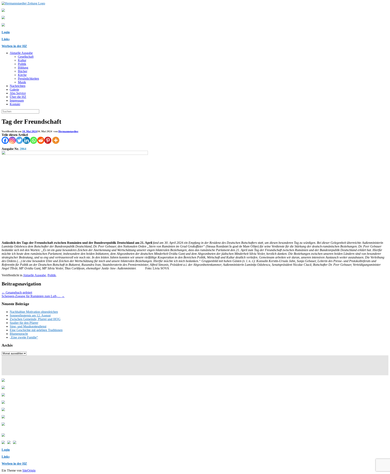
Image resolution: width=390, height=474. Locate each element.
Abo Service (18, 93)
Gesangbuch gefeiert (17, 292)
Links (6, 39)
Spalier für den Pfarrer (24, 322)
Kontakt (15, 104)
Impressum (17, 100)
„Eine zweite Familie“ (24, 337)
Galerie (14, 89)
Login (6, 32)
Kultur (22, 60)
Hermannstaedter (68, 131)
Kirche (22, 75)
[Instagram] (12, 140)
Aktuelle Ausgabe (21, 53)
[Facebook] (5, 140)
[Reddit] (40, 140)
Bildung (23, 67)
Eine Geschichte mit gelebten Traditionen (36, 330)
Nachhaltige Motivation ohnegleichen (34, 311)
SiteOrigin (29, 470)
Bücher (22, 71)
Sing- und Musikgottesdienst (28, 326)
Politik (22, 64)
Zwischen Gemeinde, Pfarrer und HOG (35, 319)
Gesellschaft (26, 56)
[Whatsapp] (33, 140)
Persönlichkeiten (28, 78)
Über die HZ (18, 97)
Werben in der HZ (14, 46)
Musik (22, 82)
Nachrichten (17, 86)
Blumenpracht (19, 333)
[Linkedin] (26, 140)
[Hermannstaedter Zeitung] (23, 3)
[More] (55, 140)
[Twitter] (19, 140)
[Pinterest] (47, 140)
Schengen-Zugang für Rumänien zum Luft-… (33, 296)
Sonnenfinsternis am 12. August (30, 315)
